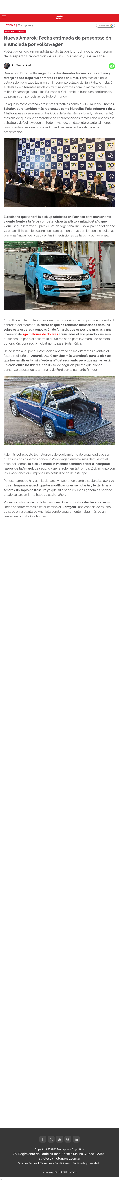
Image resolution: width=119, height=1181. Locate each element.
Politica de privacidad (86, 1163)
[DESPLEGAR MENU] (4, 17)
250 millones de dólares (40, 334)
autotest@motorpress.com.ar (59, 1158)
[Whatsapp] (112, 66)
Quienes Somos (27, 1163)
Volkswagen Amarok (14, 32)
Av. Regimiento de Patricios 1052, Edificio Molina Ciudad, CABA (58, 1154)
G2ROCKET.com (65, 1172)
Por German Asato (22, 65)
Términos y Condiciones (55, 1163)
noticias (9, 25)
